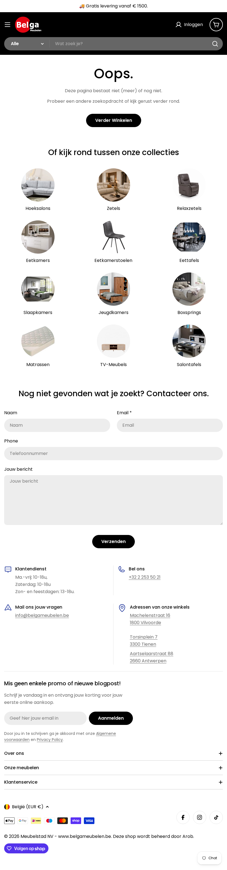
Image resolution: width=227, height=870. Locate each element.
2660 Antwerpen (148, 661)
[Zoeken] (215, 43)
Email (124, 413)
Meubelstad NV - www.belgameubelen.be (65, 836)
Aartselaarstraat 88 (151, 653)
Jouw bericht (18, 469)
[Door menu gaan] (7, 24)
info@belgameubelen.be (42, 615)
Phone (11, 441)
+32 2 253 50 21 (145, 577)
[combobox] (113, 43)
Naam (10, 413)
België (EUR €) (27, 807)
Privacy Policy (50, 739)
